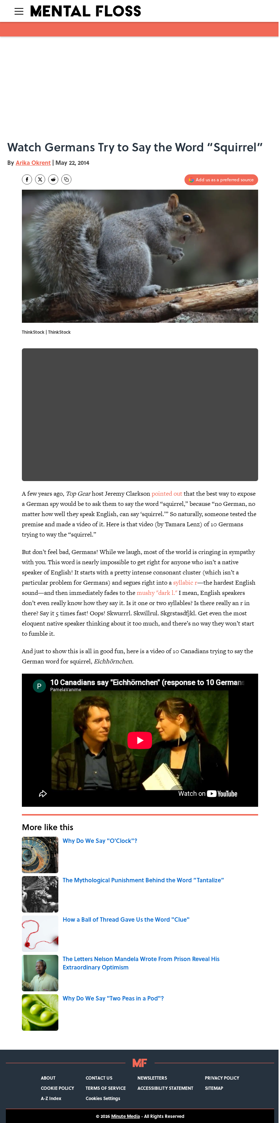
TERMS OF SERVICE (106, 1088)
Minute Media (125, 1116)
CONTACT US (99, 1077)
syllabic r (185, 582)
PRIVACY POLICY (222, 1077)
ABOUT (48, 1077)
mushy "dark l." (157, 592)
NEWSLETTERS (152, 1077)
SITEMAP (214, 1088)
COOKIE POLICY (57, 1088)
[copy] (66, 179)
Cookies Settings (103, 1098)
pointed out (167, 493)
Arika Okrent (33, 162)
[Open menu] (19, 11)
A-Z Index (51, 1098)
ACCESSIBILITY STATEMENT (165, 1088)
